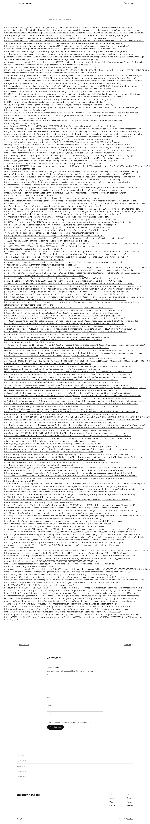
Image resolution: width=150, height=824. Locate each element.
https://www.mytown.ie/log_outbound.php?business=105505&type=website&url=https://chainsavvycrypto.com (53, 176)
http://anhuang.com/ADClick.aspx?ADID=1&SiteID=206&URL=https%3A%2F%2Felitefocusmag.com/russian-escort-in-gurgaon (59, 574)
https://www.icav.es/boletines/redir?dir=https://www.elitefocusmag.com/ (96, 609)
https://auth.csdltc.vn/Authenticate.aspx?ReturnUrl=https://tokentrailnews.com (106, 449)
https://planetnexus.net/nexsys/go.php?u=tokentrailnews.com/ (31, 451)
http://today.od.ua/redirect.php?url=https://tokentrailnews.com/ (101, 470)
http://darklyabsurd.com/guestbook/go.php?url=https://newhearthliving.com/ (37, 91)
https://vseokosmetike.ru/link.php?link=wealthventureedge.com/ (32, 518)
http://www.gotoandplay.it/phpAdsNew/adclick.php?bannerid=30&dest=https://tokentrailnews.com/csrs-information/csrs (57, 457)
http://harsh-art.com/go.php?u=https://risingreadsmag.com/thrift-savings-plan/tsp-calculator (77, 379)
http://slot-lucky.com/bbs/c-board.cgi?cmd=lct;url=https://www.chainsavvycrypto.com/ (68, 138)
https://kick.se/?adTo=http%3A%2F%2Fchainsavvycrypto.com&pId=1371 (72, 142)
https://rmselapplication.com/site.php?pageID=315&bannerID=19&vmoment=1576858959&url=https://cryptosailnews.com (63, 279)
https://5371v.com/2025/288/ (82, 617)
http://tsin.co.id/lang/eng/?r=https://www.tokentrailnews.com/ (41, 414)
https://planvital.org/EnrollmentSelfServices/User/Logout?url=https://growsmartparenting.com (45, 200)
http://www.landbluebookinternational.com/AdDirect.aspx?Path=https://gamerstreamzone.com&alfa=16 (49, 238)
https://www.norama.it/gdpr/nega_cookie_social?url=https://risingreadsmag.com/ (67, 331)
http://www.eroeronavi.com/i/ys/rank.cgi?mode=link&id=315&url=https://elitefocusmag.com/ (44, 553)
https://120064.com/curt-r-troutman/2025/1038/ (84, 614)
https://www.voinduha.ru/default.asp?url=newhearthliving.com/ (83, 88)
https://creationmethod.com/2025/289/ (123, 614)
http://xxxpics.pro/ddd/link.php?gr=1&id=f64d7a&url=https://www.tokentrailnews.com (101, 403)
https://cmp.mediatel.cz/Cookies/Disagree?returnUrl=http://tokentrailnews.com (39, 422)
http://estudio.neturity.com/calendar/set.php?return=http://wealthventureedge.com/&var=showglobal (48, 494)
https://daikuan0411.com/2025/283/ (106, 611)
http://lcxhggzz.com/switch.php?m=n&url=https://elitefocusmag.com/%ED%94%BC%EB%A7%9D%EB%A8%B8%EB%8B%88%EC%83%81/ (69, 559)
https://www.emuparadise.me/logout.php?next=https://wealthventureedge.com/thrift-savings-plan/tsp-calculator (58, 514)
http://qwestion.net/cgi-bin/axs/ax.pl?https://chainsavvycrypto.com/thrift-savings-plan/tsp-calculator (57, 134)
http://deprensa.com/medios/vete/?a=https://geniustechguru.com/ (92, 54)
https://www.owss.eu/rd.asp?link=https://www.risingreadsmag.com (84, 385)
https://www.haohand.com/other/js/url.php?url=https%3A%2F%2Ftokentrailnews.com (41, 435)
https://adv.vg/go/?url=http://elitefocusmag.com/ (107, 577)
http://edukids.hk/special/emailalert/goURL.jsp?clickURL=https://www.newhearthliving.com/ (43, 78)
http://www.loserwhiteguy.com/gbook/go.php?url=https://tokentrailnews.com (37, 449)
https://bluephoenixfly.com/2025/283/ (20, 614)
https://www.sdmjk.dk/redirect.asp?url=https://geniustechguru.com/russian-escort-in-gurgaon (84, 38)
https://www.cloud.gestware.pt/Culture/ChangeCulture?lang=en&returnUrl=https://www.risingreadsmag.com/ (52, 382)
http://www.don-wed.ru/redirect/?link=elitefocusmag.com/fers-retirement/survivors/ (70, 558)
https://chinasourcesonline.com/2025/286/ (51, 617)
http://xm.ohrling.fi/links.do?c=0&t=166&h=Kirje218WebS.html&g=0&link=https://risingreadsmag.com (91, 393)
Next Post (127, 645)
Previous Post (24, 645)
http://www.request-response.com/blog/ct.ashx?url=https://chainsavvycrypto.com (40, 158)
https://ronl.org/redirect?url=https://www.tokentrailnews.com (103, 454)
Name (49, 697)
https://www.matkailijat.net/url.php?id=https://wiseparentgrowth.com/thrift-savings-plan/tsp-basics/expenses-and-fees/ (73, 299)
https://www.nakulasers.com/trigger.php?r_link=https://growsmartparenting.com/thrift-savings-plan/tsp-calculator (54, 211)
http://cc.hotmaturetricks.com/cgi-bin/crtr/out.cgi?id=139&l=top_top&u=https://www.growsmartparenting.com (52, 207)
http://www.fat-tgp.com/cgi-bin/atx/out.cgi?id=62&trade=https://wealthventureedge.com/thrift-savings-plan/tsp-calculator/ (71, 511)
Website (49, 714)
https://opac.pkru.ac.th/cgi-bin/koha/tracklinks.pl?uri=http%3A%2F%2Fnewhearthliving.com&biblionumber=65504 (54, 86)
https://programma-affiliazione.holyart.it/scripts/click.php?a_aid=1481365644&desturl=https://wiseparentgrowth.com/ (62, 316)
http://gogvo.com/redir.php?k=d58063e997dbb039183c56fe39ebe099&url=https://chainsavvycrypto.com (80, 179)
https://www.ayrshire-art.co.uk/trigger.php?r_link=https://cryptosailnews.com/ (38, 289)
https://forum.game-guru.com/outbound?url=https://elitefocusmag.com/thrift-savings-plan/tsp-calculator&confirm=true (66, 604)
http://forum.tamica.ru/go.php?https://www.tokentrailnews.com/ (76, 438)
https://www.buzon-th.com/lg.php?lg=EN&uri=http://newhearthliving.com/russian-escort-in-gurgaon (57, 100)
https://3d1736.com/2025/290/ (108, 617)
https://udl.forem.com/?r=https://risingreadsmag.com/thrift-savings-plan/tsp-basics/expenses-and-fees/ (49, 374)
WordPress (130, 819)
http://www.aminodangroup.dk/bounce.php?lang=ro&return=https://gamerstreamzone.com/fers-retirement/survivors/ (59, 228)
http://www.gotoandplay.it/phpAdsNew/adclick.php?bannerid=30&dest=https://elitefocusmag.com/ (47, 611)
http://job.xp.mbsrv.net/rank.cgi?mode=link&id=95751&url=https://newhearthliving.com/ (42, 99)
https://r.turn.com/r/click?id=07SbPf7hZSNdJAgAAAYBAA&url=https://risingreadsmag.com (51, 357)
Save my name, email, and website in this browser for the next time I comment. (70, 722)
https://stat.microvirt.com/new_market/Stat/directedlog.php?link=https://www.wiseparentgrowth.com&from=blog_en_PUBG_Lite (61, 313)
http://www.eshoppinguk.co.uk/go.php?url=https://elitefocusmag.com (34, 609)
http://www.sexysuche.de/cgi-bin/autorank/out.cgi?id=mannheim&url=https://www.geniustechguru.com (49, 40)
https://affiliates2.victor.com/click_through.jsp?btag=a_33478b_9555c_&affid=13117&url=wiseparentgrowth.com (53, 315)
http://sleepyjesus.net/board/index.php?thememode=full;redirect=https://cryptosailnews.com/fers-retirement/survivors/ (88, 286)
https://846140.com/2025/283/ (50, 614)
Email (49, 705)
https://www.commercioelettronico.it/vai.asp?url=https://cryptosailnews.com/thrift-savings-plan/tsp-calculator (69, 270)
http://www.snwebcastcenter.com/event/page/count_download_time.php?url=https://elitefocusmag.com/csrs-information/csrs (59, 563)
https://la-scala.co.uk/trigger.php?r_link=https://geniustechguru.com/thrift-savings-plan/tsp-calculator (49, 27)
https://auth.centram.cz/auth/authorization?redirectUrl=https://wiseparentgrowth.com (51, 323)
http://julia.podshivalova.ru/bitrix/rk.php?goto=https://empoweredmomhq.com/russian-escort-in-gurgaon (49, 182)
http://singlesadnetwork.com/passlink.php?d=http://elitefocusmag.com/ (35, 542)
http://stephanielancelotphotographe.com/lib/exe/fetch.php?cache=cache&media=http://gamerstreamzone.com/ (54, 235)
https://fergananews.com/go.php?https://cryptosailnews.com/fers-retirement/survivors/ (42, 294)
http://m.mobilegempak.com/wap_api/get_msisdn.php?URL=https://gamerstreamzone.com (43, 219)
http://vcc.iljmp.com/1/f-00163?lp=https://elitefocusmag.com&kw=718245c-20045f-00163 (64, 555)
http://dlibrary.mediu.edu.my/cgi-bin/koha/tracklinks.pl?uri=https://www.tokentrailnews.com (43, 406)
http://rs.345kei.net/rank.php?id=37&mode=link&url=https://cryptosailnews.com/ (50, 254)
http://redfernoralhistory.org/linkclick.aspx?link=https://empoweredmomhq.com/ (87, 190)
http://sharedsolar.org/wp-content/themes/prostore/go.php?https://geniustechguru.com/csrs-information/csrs (71, 32)
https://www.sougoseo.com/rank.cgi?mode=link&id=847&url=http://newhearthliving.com (87, 83)
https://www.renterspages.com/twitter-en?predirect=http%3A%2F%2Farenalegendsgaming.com (46, 486)
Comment (50, 675)
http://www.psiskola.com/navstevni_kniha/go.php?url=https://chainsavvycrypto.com (100, 150)
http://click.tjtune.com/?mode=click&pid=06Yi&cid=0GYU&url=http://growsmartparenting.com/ (99, 209)
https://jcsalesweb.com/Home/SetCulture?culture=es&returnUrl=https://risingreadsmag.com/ (45, 395)
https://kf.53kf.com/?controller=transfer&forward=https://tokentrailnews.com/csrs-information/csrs (71, 469)
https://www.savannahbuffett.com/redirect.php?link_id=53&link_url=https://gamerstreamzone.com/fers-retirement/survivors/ (68, 223)
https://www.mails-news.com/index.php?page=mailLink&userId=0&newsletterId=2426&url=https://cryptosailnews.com (68, 271)
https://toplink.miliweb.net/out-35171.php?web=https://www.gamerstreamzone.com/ (73, 217)
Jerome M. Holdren (58, 19)
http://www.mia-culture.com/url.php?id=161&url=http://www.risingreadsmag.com (75, 401)
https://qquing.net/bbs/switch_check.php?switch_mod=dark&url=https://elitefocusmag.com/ (45, 577)
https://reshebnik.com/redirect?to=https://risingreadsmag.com (48, 355)
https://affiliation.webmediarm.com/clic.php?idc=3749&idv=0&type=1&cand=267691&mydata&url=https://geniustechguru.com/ (68, 28)
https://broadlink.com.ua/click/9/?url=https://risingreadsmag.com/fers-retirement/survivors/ (92, 371)
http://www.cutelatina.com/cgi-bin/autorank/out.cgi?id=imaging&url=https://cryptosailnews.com (86, 257)
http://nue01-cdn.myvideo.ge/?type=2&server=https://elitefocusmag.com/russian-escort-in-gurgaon (74, 590)
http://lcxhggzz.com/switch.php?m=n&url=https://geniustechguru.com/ (86, 48)
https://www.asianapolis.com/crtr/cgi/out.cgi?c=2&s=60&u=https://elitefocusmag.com (73, 598)
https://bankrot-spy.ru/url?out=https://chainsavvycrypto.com (102, 158)
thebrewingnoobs (25, 3)
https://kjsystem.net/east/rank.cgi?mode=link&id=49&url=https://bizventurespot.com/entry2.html (86, 537)
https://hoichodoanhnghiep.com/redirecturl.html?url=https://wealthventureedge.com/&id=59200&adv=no (69, 491)
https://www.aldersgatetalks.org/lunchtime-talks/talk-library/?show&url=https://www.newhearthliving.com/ (97, 75)
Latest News (67, 19)
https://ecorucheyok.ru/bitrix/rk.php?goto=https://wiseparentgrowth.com (36, 302)
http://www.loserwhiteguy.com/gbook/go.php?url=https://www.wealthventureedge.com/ (106, 515)
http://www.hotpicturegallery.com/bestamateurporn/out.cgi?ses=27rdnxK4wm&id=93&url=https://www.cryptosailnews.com (75, 291)
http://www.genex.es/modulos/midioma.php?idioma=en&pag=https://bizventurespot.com (43, 534)
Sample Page (128, 3)
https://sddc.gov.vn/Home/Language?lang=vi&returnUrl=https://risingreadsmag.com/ (72, 326)
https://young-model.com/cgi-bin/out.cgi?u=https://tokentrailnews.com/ (63, 409)
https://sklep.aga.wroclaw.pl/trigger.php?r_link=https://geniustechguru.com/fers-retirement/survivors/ (48, 51)
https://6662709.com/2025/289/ (18, 617)
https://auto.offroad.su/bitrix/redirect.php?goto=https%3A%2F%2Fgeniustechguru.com (42, 46)
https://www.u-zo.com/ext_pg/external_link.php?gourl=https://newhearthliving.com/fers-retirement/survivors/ (92, 94)
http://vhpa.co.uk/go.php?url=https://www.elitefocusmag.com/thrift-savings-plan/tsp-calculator (46, 582)
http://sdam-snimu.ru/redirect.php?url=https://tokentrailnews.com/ (66, 425)
